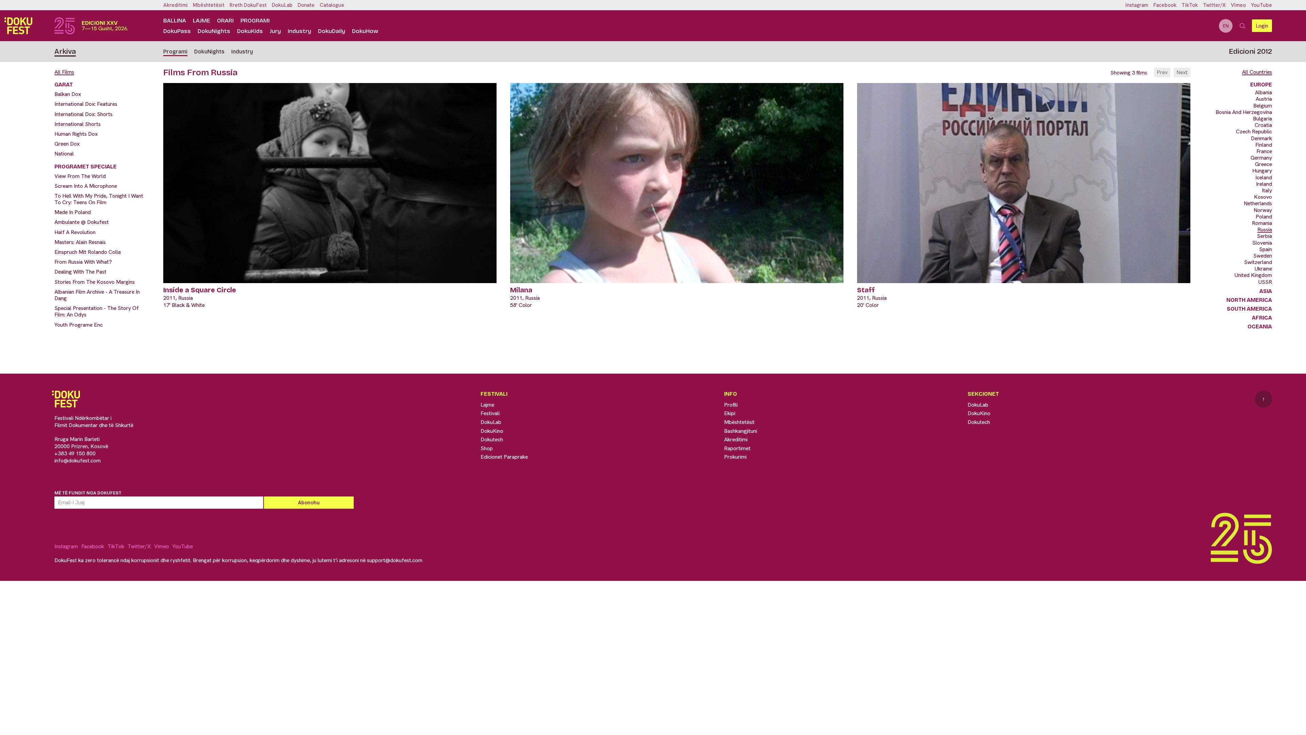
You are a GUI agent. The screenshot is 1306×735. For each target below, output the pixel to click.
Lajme (201, 20)
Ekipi (729, 413)
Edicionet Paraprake (504, 456)
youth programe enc (78, 324)
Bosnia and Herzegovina (1244, 112)
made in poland (72, 212)
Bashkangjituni (740, 431)
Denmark (1261, 138)
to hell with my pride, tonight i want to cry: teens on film (98, 199)
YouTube (1261, 5)
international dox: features (85, 104)
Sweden (1262, 255)
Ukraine (1263, 268)
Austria (1264, 98)
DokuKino (492, 431)
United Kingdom (1253, 275)
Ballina (174, 20)
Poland (1264, 216)
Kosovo (1263, 196)
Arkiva (65, 51)
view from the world (80, 176)
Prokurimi (735, 456)
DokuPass (177, 31)
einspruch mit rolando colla (87, 252)
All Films (64, 72)
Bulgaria (1262, 118)
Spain (1265, 249)
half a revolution (75, 232)
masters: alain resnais (80, 242)
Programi (255, 20)
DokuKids (250, 31)
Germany (1261, 157)
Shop (487, 448)
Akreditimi (175, 5)
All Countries (1257, 72)
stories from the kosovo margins (94, 281)
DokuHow (365, 31)
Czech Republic (1254, 131)
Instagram (1136, 5)
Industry (299, 31)
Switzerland (1258, 262)
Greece (1263, 164)
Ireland (1264, 183)
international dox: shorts (83, 114)
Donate (306, 5)
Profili (731, 404)
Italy (1267, 190)
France (1264, 151)
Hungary (1262, 170)
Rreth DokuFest (248, 5)
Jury (275, 31)
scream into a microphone (85, 186)
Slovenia (1262, 242)
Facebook (1164, 5)
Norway (1263, 210)
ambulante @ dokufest (81, 222)
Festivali (490, 413)
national (64, 153)
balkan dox (67, 94)
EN (1226, 26)
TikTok (1190, 5)
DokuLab (282, 5)
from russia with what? (83, 261)
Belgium (1262, 105)
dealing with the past (80, 271)
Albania (1263, 92)
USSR (1265, 281)
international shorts (77, 124)
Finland (1263, 144)
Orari (225, 20)
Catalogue (332, 5)
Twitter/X (1214, 5)
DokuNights (214, 31)
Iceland (1263, 177)
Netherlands (1258, 203)
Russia (1264, 229)
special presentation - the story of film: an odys (96, 311)
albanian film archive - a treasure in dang (97, 295)
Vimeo (1238, 5)
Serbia (1264, 236)
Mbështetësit (208, 5)
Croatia (1263, 125)
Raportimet (737, 448)
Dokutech (492, 439)
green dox (67, 143)
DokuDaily (331, 31)
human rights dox (76, 133)
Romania (1262, 223)
